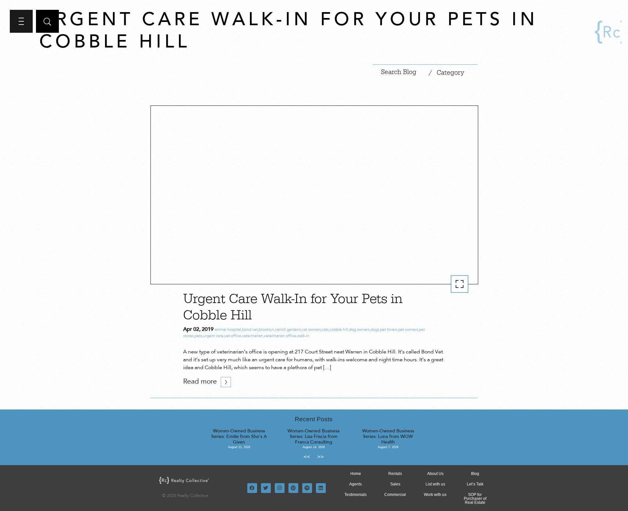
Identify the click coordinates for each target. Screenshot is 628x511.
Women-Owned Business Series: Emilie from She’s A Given (239, 437)
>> (320, 457)
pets (198, 336)
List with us (435, 484)
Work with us (435, 494)
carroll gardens (288, 330)
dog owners (359, 330)
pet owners (408, 330)
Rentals (395, 473)
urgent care (213, 336)
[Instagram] (280, 488)
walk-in (303, 336)
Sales (395, 484)
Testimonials (355, 494)
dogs (375, 330)
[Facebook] (252, 488)
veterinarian (252, 336)
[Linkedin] (321, 488)
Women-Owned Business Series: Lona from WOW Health (388, 437)
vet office (232, 336)
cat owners (311, 330)
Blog (475, 473)
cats (325, 330)
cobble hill (339, 330)
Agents (355, 484)
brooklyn (266, 330)
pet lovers (388, 330)
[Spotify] (307, 488)
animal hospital (228, 330)
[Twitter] (266, 488)
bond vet (250, 330)
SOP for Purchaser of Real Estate (475, 498)
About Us (435, 473)
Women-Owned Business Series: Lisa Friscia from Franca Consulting (314, 437)
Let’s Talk (475, 484)
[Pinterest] (293, 488)
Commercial (395, 494)
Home (355, 473)
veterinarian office (280, 336)
